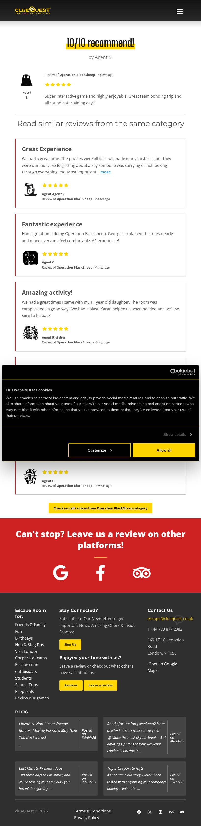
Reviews (70, 685)
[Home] (33, 11)
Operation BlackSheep (77, 74)
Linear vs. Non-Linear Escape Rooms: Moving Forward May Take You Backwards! (48, 730)
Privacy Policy (86, 817)
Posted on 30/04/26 (89, 734)
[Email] (182, 811)
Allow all (164, 450)
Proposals (24, 691)
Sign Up (70, 644)
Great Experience (47, 149)
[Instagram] (160, 811)
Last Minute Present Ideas (41, 768)
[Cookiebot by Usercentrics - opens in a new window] (173, 372)
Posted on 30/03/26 (177, 737)
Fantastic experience (52, 224)
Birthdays (24, 638)
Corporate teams (31, 658)
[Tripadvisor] (171, 811)
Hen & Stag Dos (29, 644)
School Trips (26, 684)
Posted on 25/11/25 (177, 778)
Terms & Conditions (92, 811)
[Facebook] (139, 811)
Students (23, 678)
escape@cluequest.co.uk (170, 618)
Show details (174, 434)
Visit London (26, 651)
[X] (149, 811)
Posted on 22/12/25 (89, 778)
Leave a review (100, 685)
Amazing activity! (47, 292)
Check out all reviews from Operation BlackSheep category (100, 508)
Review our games (32, 698)
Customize (97, 450)
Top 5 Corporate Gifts (125, 768)
